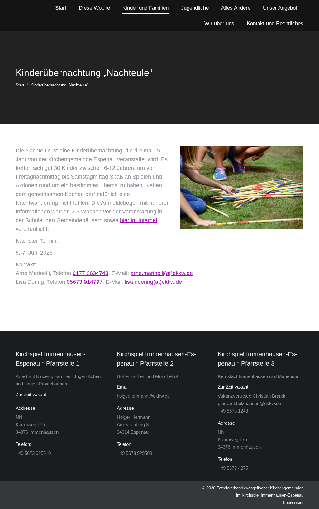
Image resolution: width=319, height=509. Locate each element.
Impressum (293, 502)
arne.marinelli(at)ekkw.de (162, 273)
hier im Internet (138, 220)
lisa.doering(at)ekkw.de (153, 282)
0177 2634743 (90, 273)
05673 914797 (84, 282)
